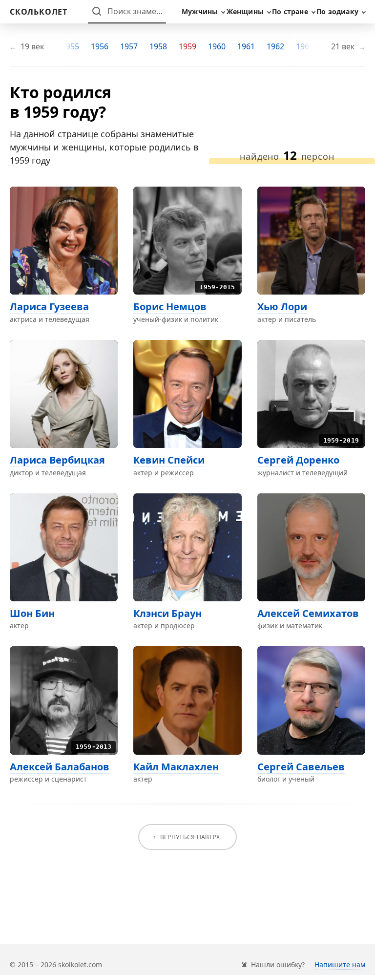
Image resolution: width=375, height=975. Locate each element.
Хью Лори (282, 306)
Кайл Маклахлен (176, 766)
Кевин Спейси (169, 459)
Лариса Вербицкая (57, 459)
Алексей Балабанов (59, 766)
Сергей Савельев (301, 766)
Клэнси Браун (167, 613)
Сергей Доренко (298, 459)
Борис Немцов (170, 306)
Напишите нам (339, 964)
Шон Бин (32, 613)
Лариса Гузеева (49, 306)
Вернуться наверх (190, 837)
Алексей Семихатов (308, 613)
